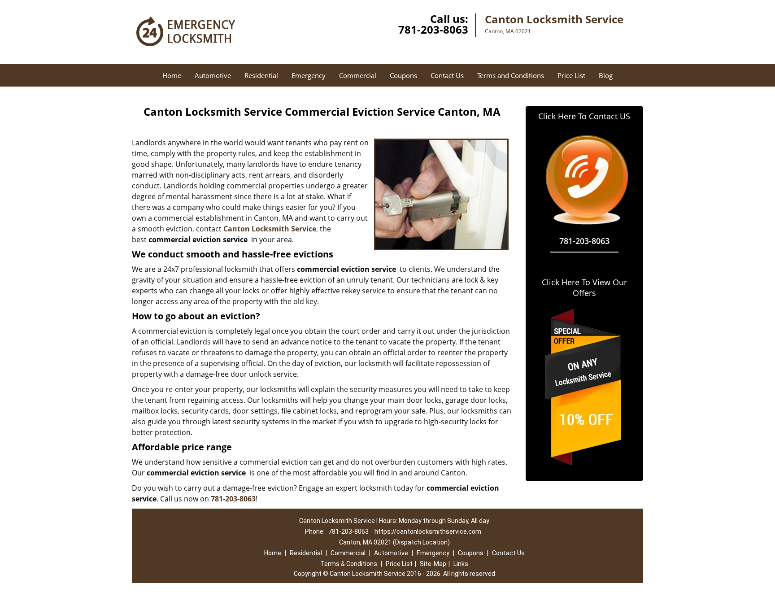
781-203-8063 (433, 29)
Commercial (357, 75)
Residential (261, 75)
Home (171, 75)
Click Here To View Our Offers (584, 287)
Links (460, 563)
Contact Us (447, 75)
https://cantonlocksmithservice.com (427, 531)
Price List (571, 75)
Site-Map (433, 563)
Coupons (403, 75)
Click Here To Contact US (584, 116)
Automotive (213, 75)
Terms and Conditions (510, 75)
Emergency (309, 75)
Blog (606, 75)
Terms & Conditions (348, 563)
